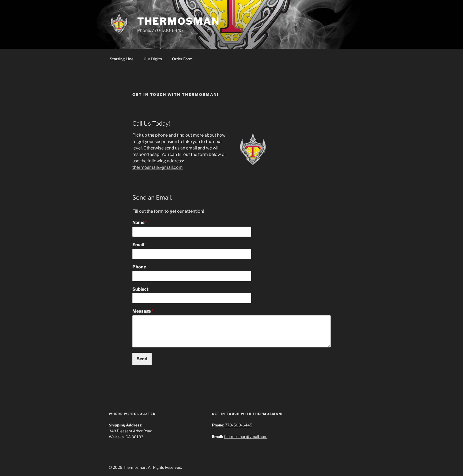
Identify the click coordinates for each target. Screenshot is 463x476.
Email (139, 244)
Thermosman (178, 21)
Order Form (182, 59)
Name (139, 222)
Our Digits (153, 59)
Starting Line (121, 59)
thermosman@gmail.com (157, 167)
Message (142, 311)
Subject (140, 289)
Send (142, 358)
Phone (139, 266)
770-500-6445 (238, 425)
